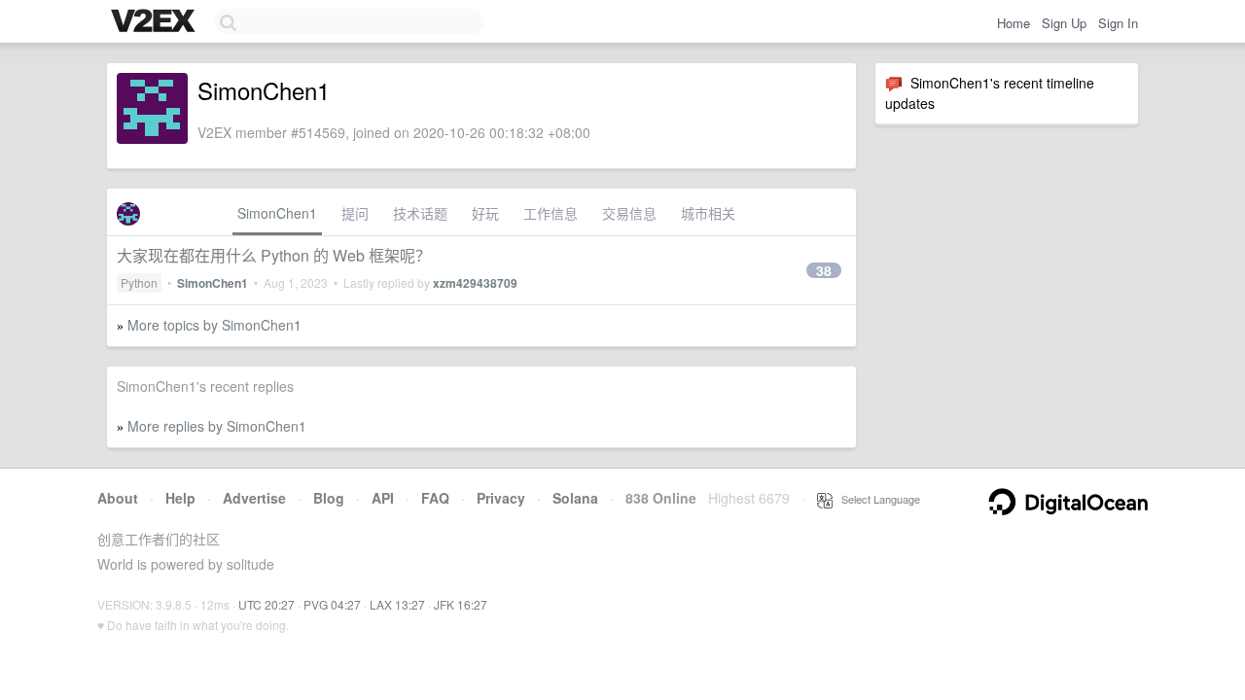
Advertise (254, 498)
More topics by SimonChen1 (214, 324)
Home (1013, 23)
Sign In (1118, 23)
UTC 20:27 (266, 604)
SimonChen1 (277, 213)
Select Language (876, 499)
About (117, 498)
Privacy (501, 498)
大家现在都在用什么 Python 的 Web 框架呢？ (274, 255)
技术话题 (420, 213)
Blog (328, 498)
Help (180, 498)
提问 (355, 213)
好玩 (485, 213)
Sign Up (1064, 23)
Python (139, 282)
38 (824, 270)
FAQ (435, 498)
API (383, 498)
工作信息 (550, 213)
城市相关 (708, 213)
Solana (575, 498)
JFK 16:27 (460, 604)
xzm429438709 (475, 283)
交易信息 (629, 213)
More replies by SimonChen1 (216, 426)
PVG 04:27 (332, 604)
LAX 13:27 (397, 604)
